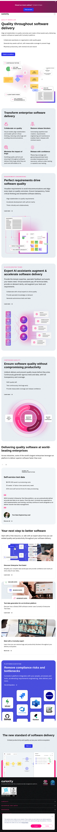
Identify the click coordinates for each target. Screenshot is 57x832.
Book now (8, 651)
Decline (47, 826)
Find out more (28, 9)
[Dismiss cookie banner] (52, 816)
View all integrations (9, 685)
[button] (6, 464)
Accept (36, 826)
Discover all (7, 521)
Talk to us (28, 746)
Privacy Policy (25, 822)
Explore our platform (8, 54)
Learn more (7, 211)
